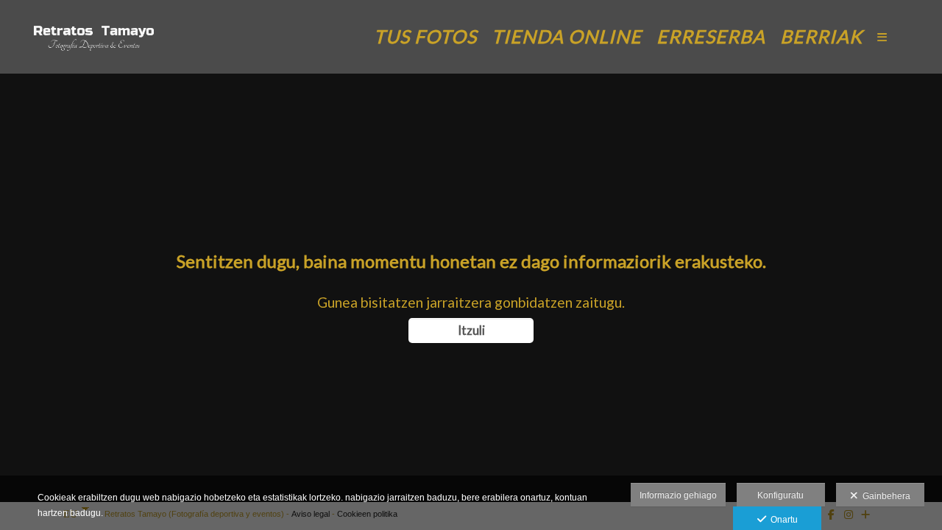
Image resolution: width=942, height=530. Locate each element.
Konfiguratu (780, 495)
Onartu (782, 520)
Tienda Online (567, 36)
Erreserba (710, 36)
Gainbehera (884, 496)
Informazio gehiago (678, 495)
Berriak (821, 36)
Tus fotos (425, 36)
